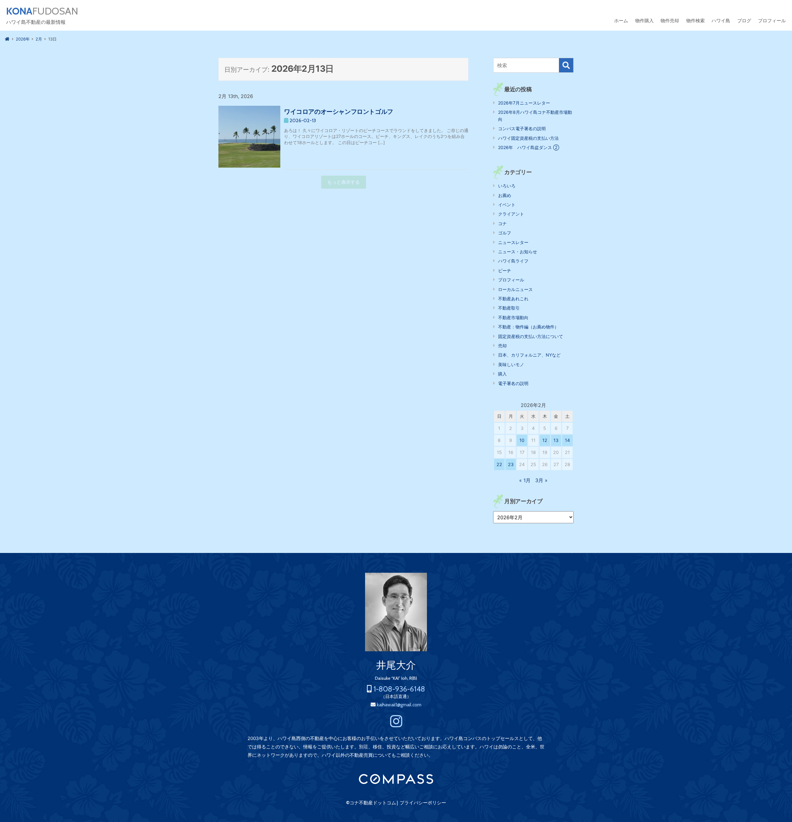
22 (499, 464)
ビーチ (504, 270)
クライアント (511, 213)
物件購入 (644, 21)
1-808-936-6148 (399, 688)
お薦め (504, 195)
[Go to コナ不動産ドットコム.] (7, 38)
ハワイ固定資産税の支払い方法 (528, 138)
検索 (566, 65)
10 (521, 440)
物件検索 (695, 21)
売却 (502, 345)
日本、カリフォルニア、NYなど (529, 354)
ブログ (744, 21)
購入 (502, 373)
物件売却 (670, 21)
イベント (506, 204)
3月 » (541, 480)
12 (544, 440)
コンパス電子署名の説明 (522, 128)
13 (555, 440)
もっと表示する (343, 182)
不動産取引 (509, 307)
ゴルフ (504, 232)
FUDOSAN (42, 11)
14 (567, 440)
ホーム (621, 21)
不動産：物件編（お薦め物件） (528, 326)
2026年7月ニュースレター (524, 102)
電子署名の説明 (513, 383)
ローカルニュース (515, 289)
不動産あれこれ (513, 298)
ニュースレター (513, 242)
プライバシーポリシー (423, 803)
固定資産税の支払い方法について (530, 336)
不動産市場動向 (513, 317)
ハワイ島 (721, 21)
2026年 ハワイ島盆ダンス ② (528, 147)
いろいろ (506, 185)
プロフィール (772, 21)
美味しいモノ (511, 364)
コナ (502, 223)
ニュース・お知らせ (517, 251)
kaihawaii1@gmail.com (399, 705)
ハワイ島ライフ (513, 260)
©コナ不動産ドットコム (371, 803)
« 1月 (525, 480)
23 (511, 464)
